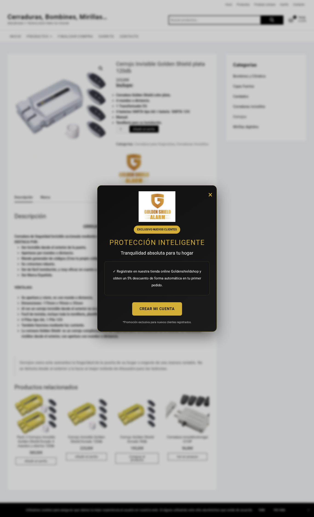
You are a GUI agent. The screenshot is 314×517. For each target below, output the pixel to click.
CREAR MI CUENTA (157, 309)
